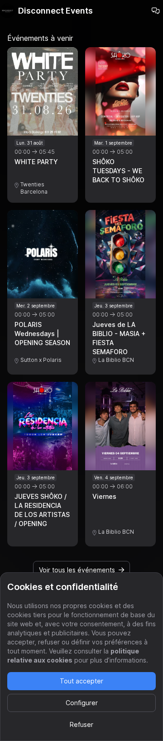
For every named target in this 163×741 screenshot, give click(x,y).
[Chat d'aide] (156, 11)
